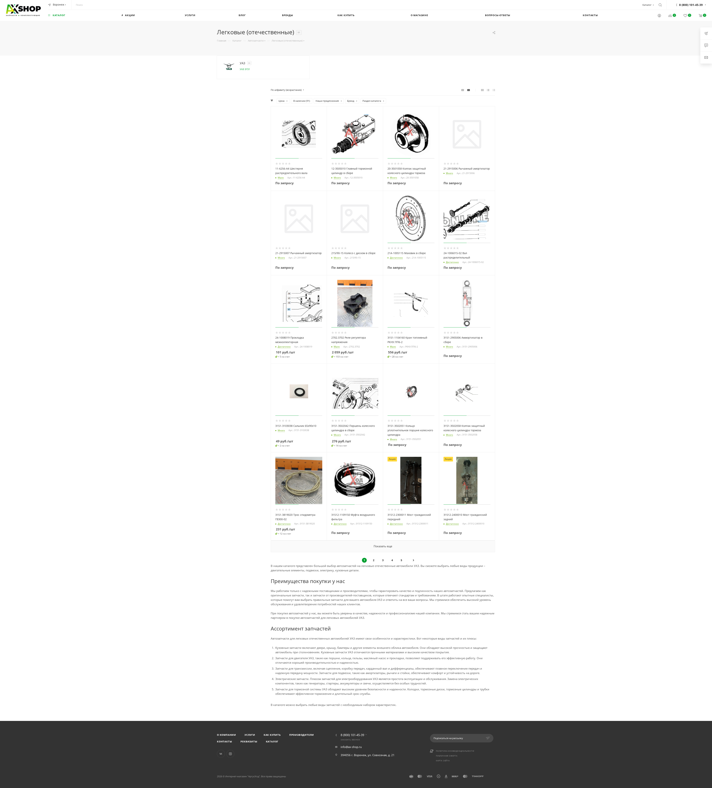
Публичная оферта (446, 755)
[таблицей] (493, 90)
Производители (301, 734)
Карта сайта (443, 760)
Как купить (272, 734)
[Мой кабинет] (659, 16)
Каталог (272, 741)
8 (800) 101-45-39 (691, 5)
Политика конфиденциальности (455, 751)
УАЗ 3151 (245, 69)
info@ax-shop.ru (351, 747)
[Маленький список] (462, 90)
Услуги (250, 734)
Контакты (224, 741)
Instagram (230, 754)
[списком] (488, 90)
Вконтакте (221, 754)
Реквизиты (248, 741)
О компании (226, 734)
